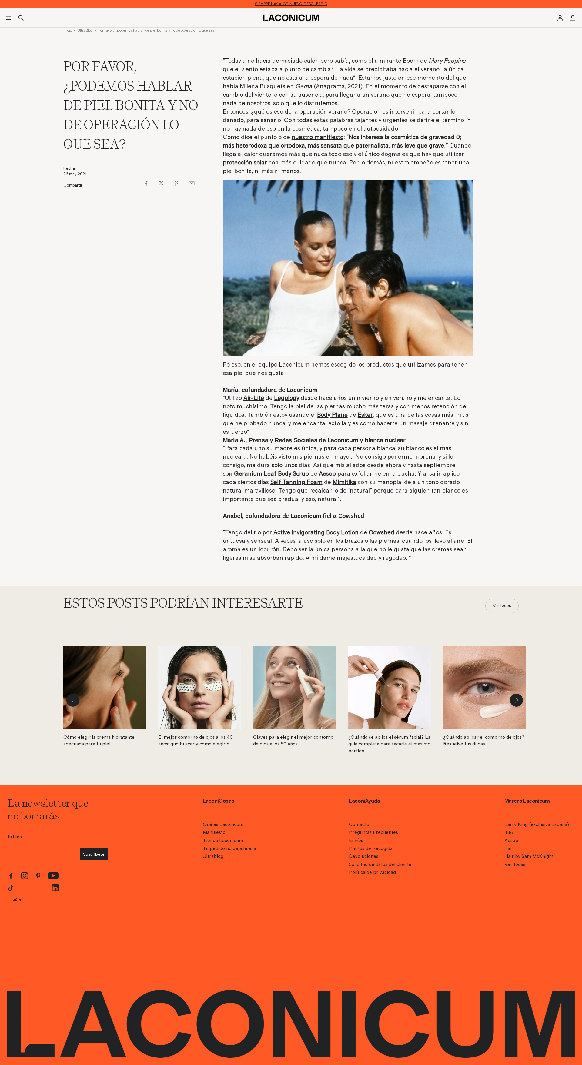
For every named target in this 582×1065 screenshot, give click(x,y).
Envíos (356, 840)
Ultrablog (213, 856)
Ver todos (502, 606)
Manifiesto (214, 832)
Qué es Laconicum (223, 824)
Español (14, 900)
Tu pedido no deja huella (229, 848)
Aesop (511, 840)
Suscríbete (94, 854)
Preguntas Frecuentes (373, 832)
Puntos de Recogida (371, 848)
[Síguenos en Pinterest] (38, 875)
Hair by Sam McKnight (529, 856)
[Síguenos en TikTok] (11, 887)
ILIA (508, 832)
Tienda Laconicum (223, 840)
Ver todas (514, 864)
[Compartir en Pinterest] (176, 183)
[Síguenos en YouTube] (53, 875)
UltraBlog (85, 30)
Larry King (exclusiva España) (536, 824)
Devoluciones (363, 856)
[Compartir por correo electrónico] (192, 183)
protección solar (245, 163)
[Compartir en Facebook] (146, 183)
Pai (507, 848)
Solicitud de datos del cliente (380, 864)
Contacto (359, 824)
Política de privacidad (372, 872)
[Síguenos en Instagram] (24, 875)
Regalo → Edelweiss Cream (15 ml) (291, 4)
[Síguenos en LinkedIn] (55, 887)
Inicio (67, 30)
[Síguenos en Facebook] (11, 875)
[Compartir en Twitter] (161, 183)
